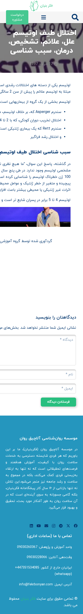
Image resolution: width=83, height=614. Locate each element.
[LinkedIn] (31, 526)
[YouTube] (39, 526)
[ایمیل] (46, 526)
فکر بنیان (28, 598)
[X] (68, 526)
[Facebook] (75, 526)
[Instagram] (53, 526)
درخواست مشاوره (17, 17)
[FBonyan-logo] (41, 6)
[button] (75, 17)
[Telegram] (61, 526)
